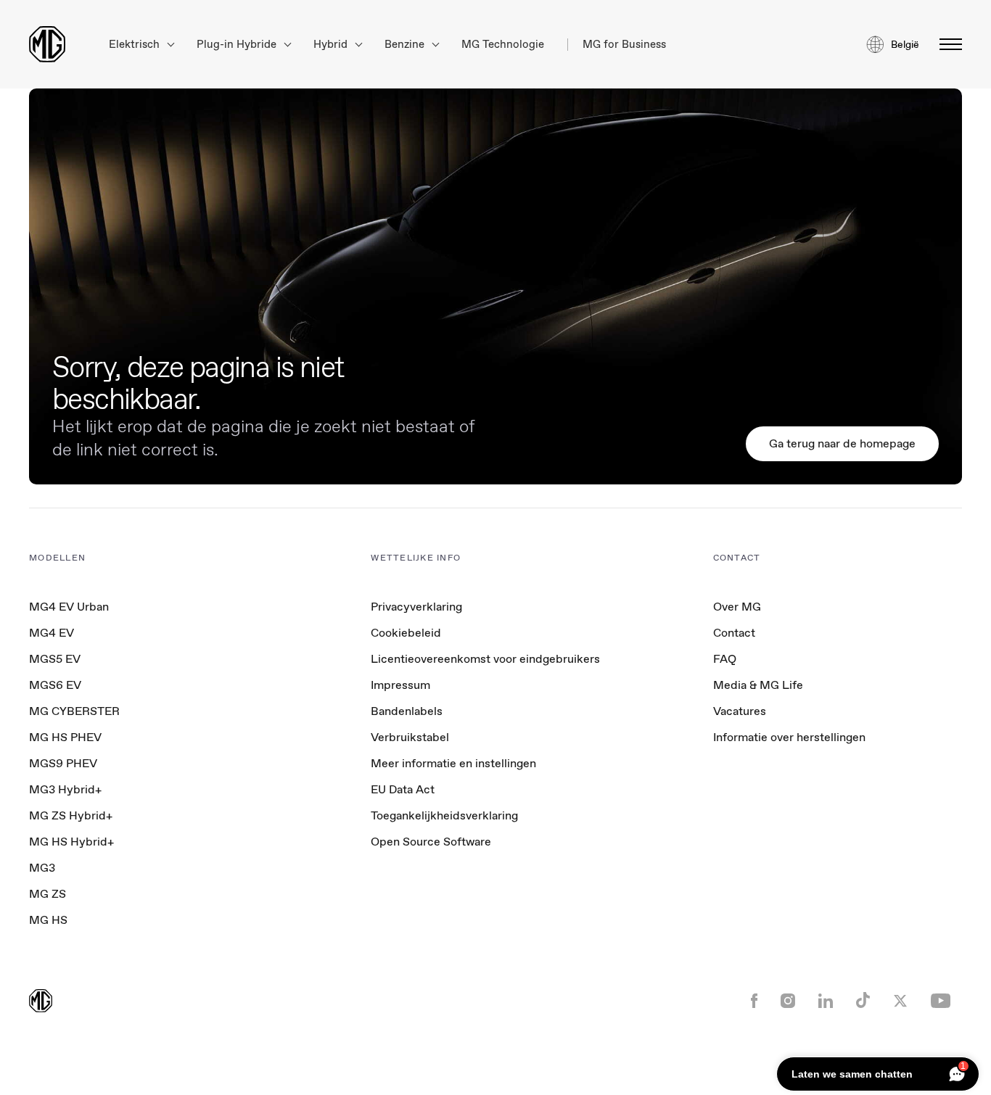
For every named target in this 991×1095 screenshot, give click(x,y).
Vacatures (739, 711)
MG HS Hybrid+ (71, 841)
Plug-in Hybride (238, 44)
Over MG (737, 606)
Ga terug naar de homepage (842, 443)
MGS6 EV (55, 685)
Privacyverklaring (416, 606)
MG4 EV (51, 632)
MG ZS (47, 893)
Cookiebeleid (406, 632)
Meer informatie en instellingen (453, 763)
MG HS (48, 919)
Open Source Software (431, 841)
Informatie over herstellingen (789, 737)
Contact (734, 632)
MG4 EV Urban (69, 606)
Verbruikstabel (410, 737)
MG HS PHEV (65, 737)
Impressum (400, 685)
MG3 (42, 867)
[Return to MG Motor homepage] (47, 44)
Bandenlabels (407, 711)
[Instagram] (788, 1002)
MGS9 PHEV (63, 763)
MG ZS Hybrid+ (70, 815)
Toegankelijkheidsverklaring (444, 815)
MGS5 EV (55, 658)
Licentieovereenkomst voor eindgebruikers (485, 658)
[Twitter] (900, 1002)
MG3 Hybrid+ (65, 789)
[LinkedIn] (825, 1002)
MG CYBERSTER (74, 711)
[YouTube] (940, 1002)
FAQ (724, 658)
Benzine (406, 44)
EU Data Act (403, 789)
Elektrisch (136, 44)
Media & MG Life (758, 685)
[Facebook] (754, 1002)
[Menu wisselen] (946, 44)
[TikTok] (862, 1001)
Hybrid (331, 44)
